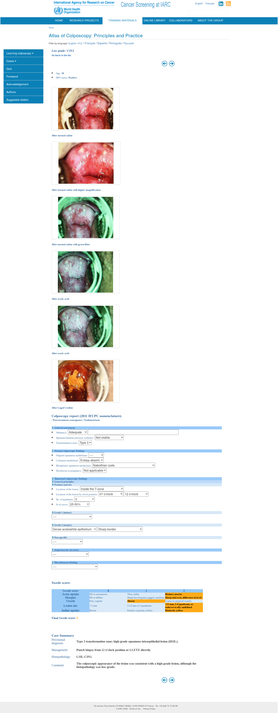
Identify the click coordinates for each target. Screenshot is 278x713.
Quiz (9, 69)
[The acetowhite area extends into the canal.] (86, 326)
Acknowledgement (17, 84)
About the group (210, 20)
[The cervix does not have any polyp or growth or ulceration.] (86, 108)
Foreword (12, 76)
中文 (80, 43)
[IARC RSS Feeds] (228, 3)
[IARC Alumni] (220, 3)
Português (115, 43)
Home (59, 20)
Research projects (84, 20)
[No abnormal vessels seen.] (86, 217)
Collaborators (180, 20)
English (199, 3)
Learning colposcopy (19, 53)
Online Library (154, 20)
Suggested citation (17, 100)
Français (210, 3)
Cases (10, 61)
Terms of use (135, 709)
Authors (11, 92)
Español (102, 43)
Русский (129, 43)
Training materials (122, 20)
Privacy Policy (149, 709)
